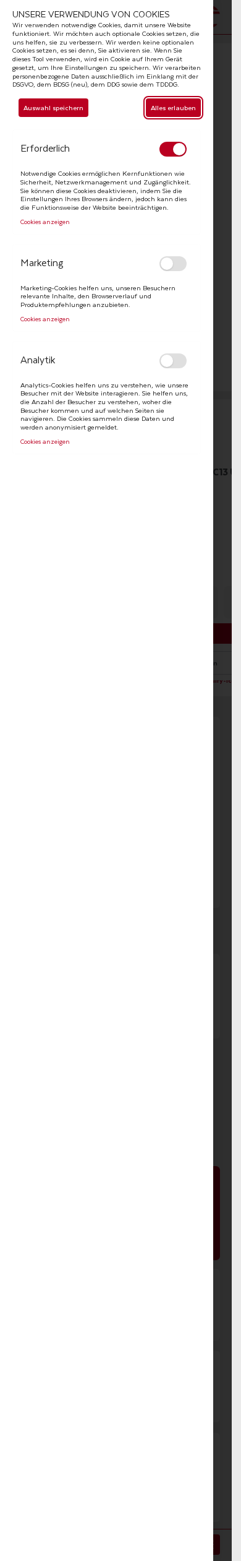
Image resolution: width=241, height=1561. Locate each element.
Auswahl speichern (53, 107)
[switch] (173, 149)
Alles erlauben (173, 107)
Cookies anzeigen (45, 222)
